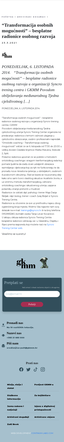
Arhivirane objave (44, 417)
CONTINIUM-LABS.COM (42, 433)
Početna (8, 17)
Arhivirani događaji (31, 17)
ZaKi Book (13, 424)
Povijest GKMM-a (43, 384)
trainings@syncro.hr (31, 210)
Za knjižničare (42, 395)
